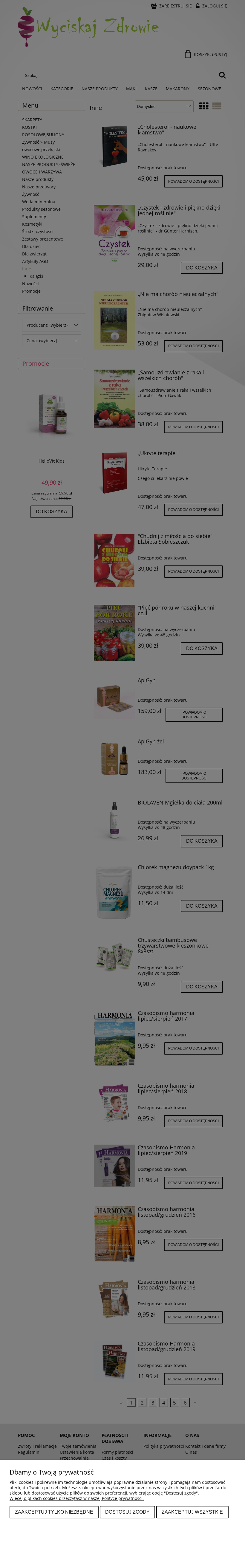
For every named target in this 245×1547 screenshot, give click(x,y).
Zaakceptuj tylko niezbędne (54, 1512)
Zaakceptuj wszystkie (192, 1512)
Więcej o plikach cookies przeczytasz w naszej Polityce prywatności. (77, 1498)
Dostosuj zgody (127, 1512)
